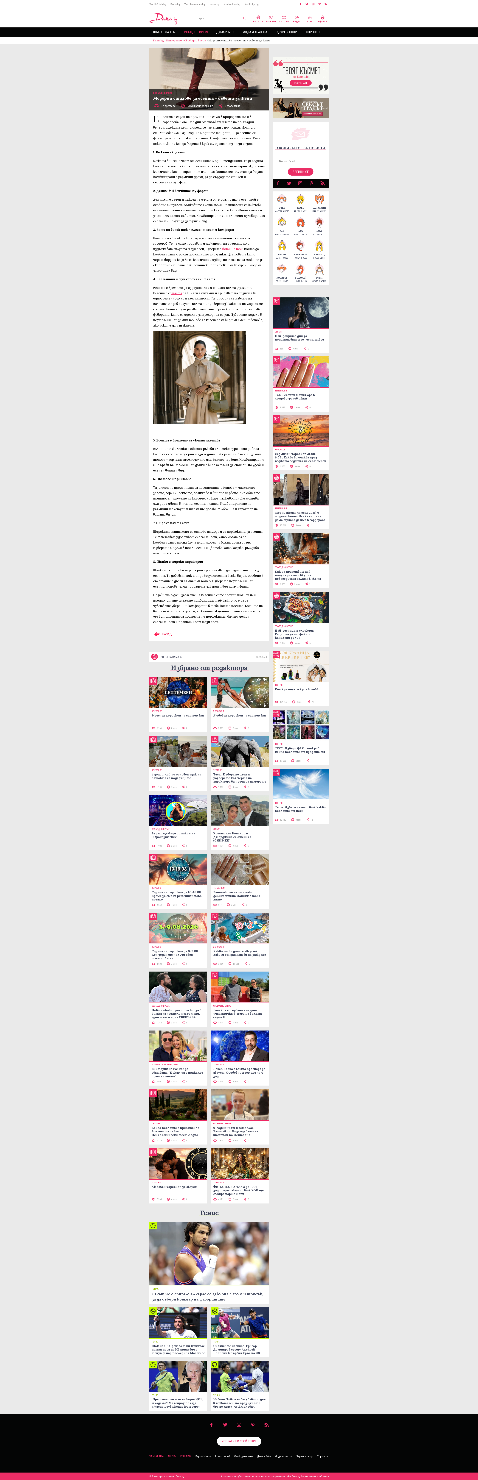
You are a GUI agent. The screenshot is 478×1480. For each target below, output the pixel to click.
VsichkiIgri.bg (252, 4)
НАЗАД (167, 634)
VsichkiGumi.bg (232, 4)
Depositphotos (203, 1456)
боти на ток (232, 249)
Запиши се (301, 172)
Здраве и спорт (287, 32)
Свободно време (195, 32)
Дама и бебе (225, 32)
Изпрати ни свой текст (239, 1441)
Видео (296, 21)
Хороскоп (314, 32)
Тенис (209, 1213)
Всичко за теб (164, 32)
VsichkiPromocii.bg (194, 4)
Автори (172, 1456)
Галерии (271, 21)
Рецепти (258, 21)
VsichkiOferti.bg (157, 4)
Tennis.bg (214, 4)
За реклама (156, 1456)
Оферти (322, 21)
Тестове (284, 21)
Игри (310, 21)
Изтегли (300, 83)
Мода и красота (255, 32)
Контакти (186, 1456)
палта (176, 293)
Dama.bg (175, 4)
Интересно (174, 40)
